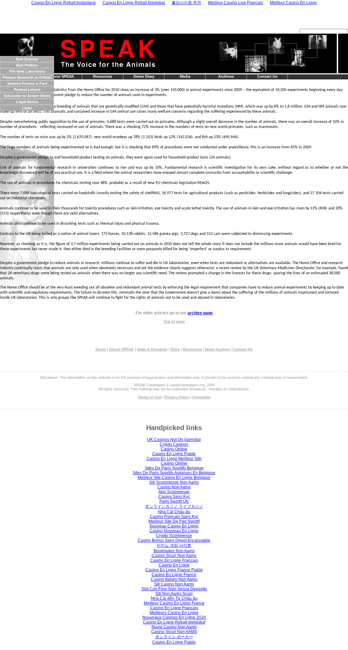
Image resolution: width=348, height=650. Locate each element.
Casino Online (174, 449)
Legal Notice (27, 102)
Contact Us (267, 76)
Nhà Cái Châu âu (174, 511)
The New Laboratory (27, 71)
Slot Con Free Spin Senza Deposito (174, 589)
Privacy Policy (176, 397)
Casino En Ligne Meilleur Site (174, 458)
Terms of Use (149, 397)
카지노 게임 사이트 (174, 545)
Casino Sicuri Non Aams (174, 555)
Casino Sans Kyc (174, 496)
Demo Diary (144, 76)
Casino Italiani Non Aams (174, 579)
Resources (102, 76)
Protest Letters (27, 90)
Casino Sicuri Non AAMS (174, 631)
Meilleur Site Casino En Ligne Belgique (174, 477)
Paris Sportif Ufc (174, 501)
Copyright (201, 397)
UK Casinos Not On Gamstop (174, 439)
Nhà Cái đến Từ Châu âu (174, 598)
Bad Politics (27, 65)
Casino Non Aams (174, 487)
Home (100, 349)
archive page (200, 313)
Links (27, 108)
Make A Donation (152, 349)
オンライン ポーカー (174, 636)
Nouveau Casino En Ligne (174, 526)
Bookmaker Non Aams (174, 551)
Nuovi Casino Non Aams (174, 627)
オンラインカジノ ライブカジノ (174, 506)
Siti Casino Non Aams (174, 584)
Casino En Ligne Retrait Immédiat (174, 622)
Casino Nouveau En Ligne (174, 530)
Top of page (174, 321)
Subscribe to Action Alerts (27, 96)
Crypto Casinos (174, 444)
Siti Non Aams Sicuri (174, 593)
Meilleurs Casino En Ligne (174, 612)
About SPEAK (61, 76)
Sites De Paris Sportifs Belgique (174, 468)
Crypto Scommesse (174, 535)
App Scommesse (174, 491)
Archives (226, 76)
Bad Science (27, 59)
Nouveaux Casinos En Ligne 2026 (174, 617)
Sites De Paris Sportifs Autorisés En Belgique (174, 472)
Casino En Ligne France (174, 574)
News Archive (217, 349)
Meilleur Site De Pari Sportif (174, 521)
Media (185, 76)
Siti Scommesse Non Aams (174, 482)
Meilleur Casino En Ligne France (174, 603)
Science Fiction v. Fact (27, 83)
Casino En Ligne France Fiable (174, 570)
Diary (175, 349)
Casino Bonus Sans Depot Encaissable (174, 540)
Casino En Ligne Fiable (174, 453)
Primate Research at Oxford (27, 77)
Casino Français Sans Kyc (174, 516)
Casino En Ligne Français (174, 560)
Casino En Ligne (174, 565)
